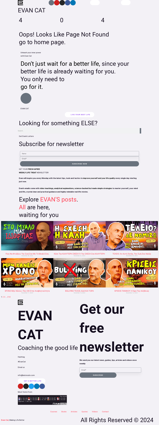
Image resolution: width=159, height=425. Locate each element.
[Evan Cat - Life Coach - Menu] (126, 2)
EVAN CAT (31, 10)
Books (64, 412)
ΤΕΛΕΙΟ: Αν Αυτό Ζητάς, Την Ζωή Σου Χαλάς (131, 254)
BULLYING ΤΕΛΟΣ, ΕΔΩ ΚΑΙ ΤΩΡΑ (79, 291)
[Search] (140, 131)
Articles (74, 412)
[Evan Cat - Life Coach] (20, 2)
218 (8, 297)
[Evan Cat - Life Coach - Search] (95, 2)
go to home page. (42, 42)
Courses (53, 412)
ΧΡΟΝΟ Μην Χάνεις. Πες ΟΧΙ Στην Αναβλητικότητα (27, 291)
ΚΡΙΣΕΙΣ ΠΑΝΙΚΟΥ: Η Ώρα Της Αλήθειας (132, 291)
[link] (27, 235)
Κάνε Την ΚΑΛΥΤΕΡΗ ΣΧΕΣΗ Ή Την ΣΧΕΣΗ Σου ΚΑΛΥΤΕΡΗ (79, 254)
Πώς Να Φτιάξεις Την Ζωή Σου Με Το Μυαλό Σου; (27, 254)
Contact (105, 412)
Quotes (85, 412)
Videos (95, 412)
